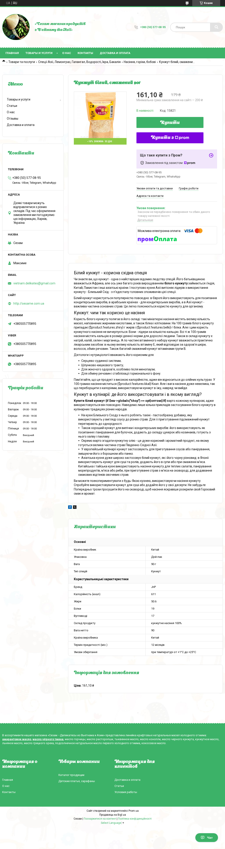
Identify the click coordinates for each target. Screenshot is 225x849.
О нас (66, 53)
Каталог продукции (71, 775)
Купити (170, 123)
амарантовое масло (16, 739)
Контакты (85, 53)
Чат (210, 837)
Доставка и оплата (115, 53)
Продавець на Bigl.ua (112, 814)
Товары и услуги (39, 53)
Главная (12, 53)
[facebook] (70, 508)
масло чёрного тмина (48, 739)
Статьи (12, 106)
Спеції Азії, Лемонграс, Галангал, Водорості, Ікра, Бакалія (79, 62)
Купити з (162, 138)
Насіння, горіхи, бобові (140, 62)
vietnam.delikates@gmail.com (34, 283)
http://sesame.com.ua (28, 303)
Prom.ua (134, 810)
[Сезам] (16, 27)
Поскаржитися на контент (100, 818)
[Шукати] (216, 27)
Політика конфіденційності (135, 818)
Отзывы (12, 118)
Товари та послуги (21, 62)
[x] (74, 508)
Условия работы (125, 792)
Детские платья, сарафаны (76, 781)
